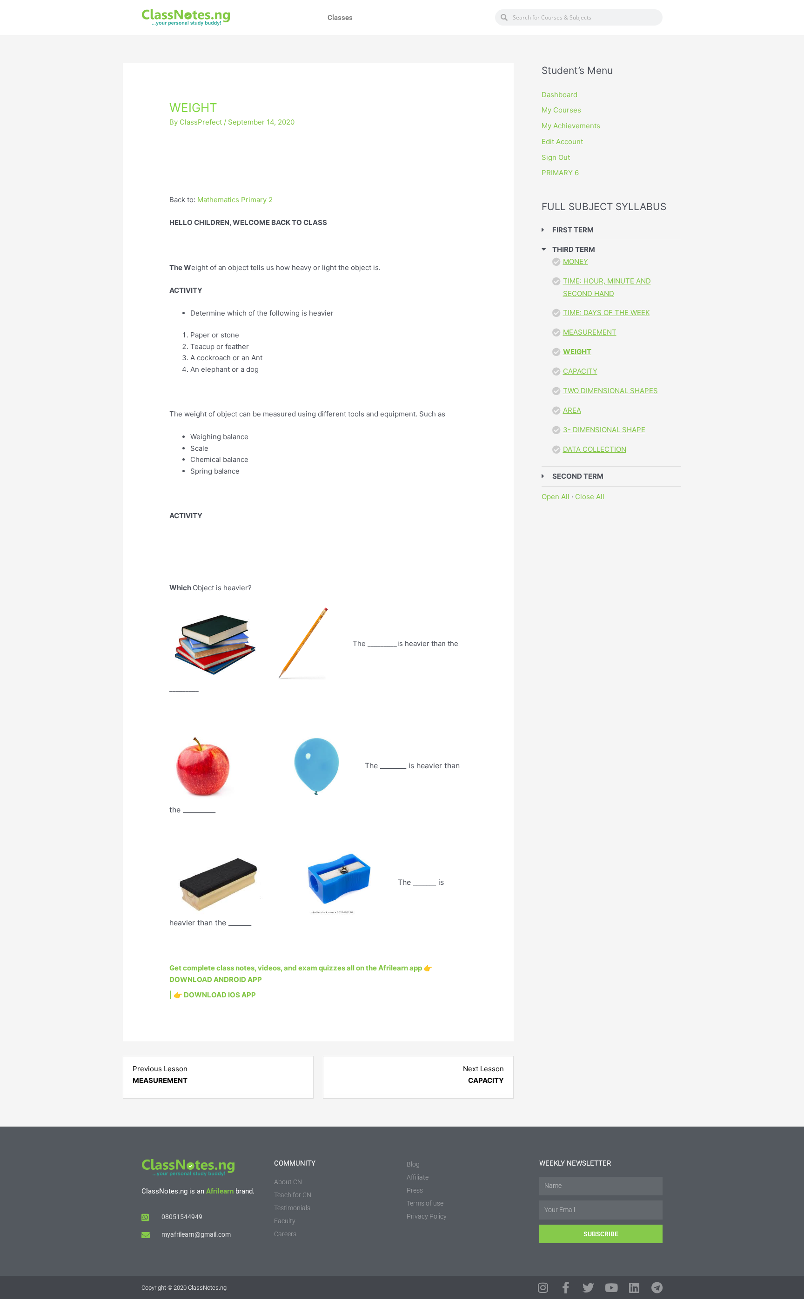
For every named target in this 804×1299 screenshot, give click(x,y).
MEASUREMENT (589, 332)
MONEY (575, 261)
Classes (340, 17)
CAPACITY (580, 371)
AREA (572, 410)
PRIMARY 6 (560, 172)
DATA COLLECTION (594, 449)
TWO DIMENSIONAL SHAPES (610, 390)
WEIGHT (577, 351)
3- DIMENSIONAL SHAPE (604, 429)
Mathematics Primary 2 (235, 199)
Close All (589, 496)
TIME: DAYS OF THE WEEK (606, 312)
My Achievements (571, 125)
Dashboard (559, 94)
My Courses (561, 110)
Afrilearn (220, 1191)
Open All (556, 496)
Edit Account (562, 141)
